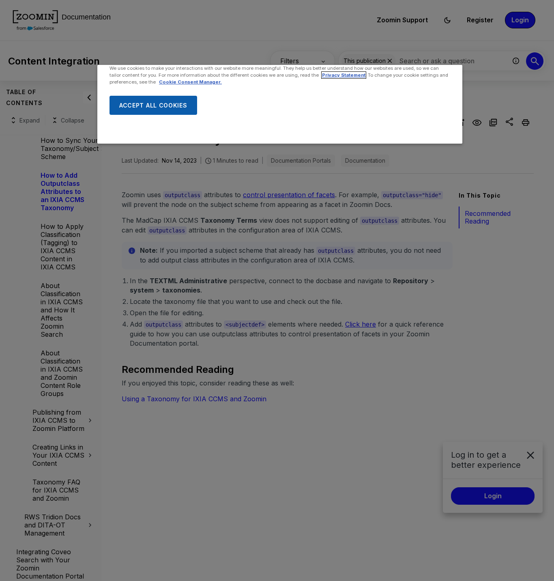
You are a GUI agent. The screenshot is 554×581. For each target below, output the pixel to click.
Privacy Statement (343, 75)
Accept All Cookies (153, 105)
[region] (279, 104)
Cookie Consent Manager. (190, 82)
